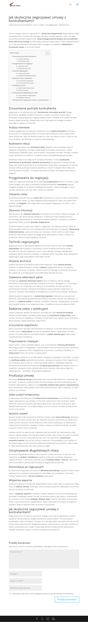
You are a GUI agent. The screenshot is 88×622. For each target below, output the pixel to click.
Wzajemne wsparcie (24, 97)
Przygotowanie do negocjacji (22, 64)
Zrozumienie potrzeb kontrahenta (24, 56)
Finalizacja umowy (19, 85)
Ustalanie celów (23, 66)
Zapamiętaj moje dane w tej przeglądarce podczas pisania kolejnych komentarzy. (43, 594)
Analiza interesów (24, 59)
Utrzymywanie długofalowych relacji (25, 93)
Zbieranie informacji (25, 68)
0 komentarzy (64, 25)
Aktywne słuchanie (24, 73)
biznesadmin (27, 25)
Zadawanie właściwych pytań (27, 75)
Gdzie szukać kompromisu (26, 88)
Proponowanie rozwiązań (26, 83)
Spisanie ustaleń (23, 90)
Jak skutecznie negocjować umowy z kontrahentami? (31, 100)
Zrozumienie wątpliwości (26, 81)
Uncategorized (51, 25)
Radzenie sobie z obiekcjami (22, 78)
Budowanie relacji (24, 61)
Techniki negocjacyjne (20, 71)
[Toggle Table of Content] (46, 53)
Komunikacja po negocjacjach (27, 95)
